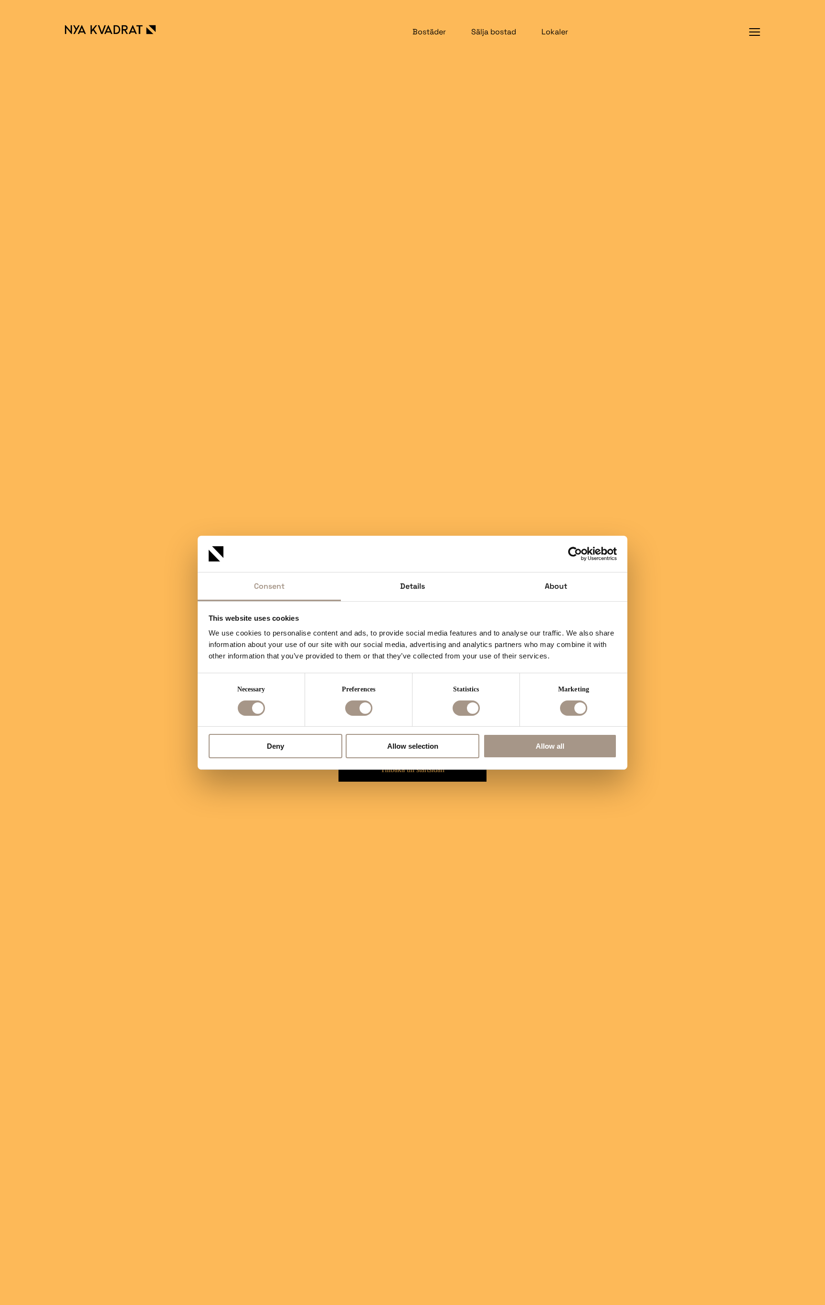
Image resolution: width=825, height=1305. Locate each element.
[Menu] (754, 32)
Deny (275, 746)
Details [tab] (412, 586)
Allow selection (412, 746)
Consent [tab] (269, 586)
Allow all (550, 746)
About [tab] (556, 586)
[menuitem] (429, 32)
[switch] (358, 708)
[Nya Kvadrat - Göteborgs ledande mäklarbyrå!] (120, 29)
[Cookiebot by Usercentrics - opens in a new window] (575, 554)
